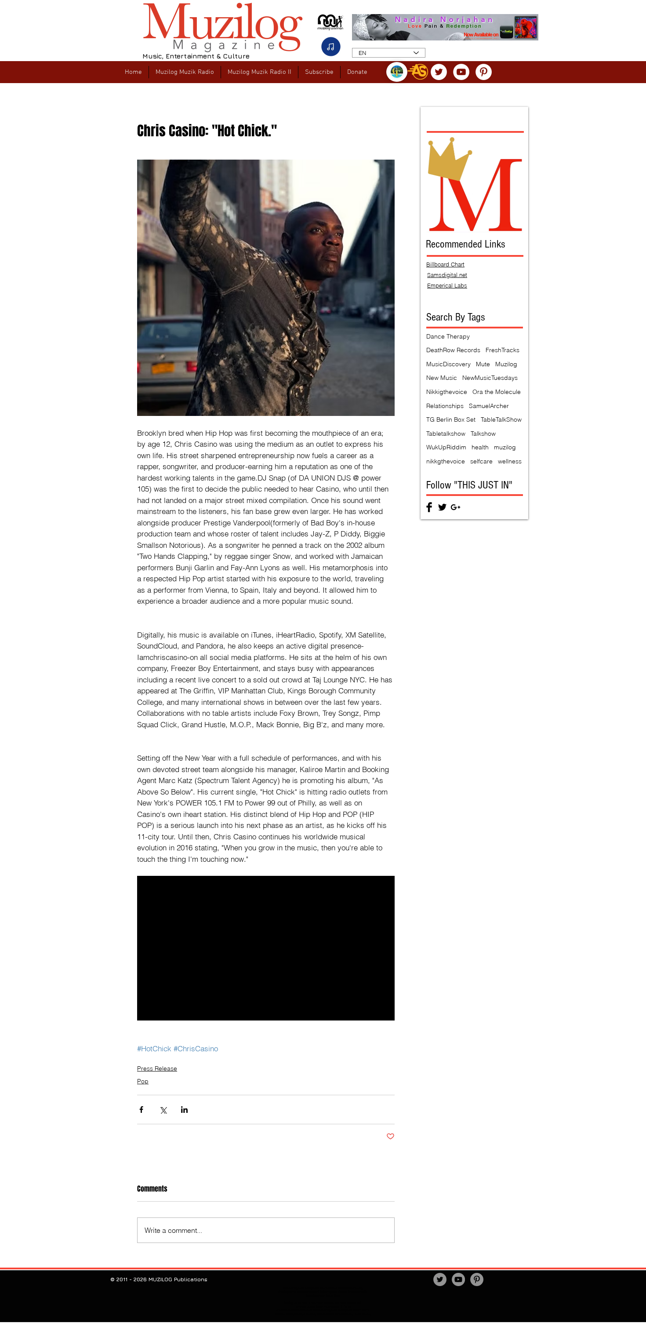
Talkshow (483, 433)
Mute (483, 364)
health (480, 447)
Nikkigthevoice (446, 392)
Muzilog (506, 364)
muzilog (505, 447)
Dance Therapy (448, 336)
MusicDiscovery (448, 364)
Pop (143, 1081)
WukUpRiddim (446, 447)
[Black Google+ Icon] (455, 507)
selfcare (481, 461)
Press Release (157, 1068)
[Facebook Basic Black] (429, 507)
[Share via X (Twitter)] (163, 1109)
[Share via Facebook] (141, 1109)
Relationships (445, 406)
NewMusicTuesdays (490, 378)
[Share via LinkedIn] (184, 1109)
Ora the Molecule (496, 392)
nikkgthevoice (445, 461)
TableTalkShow (501, 419)
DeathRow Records (453, 350)
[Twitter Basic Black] (442, 507)
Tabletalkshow (445, 433)
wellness (510, 461)
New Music (441, 378)
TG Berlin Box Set (450, 419)
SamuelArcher (489, 406)
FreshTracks (502, 350)
